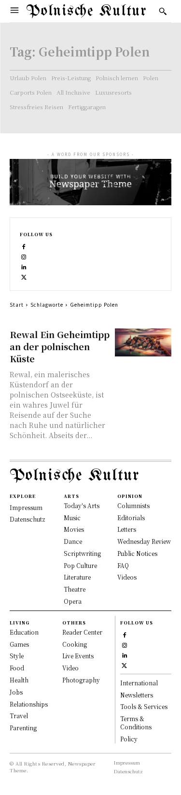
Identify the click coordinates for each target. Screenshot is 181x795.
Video (70, 668)
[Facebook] (24, 245)
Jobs (16, 692)
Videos (127, 577)
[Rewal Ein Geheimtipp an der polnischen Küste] (143, 342)
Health (19, 680)
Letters (126, 529)
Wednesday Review (144, 541)
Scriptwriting (82, 553)
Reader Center (82, 632)
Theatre (74, 589)
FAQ (123, 565)
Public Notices (137, 553)
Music (72, 517)
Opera (73, 601)
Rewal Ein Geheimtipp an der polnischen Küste (60, 346)
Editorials (131, 517)
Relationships (29, 704)
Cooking (74, 644)
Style (17, 656)
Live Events (78, 656)
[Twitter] (24, 276)
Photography (81, 680)
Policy (129, 739)
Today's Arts (81, 505)
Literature (77, 577)
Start (17, 304)
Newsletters (136, 695)
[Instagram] (24, 256)
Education (24, 632)
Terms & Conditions (136, 722)
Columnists (133, 505)
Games (19, 644)
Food (17, 668)
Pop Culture (80, 565)
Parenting (23, 728)
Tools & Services (143, 706)
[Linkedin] (24, 266)
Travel (19, 715)
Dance (73, 541)
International (139, 683)
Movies (74, 529)
